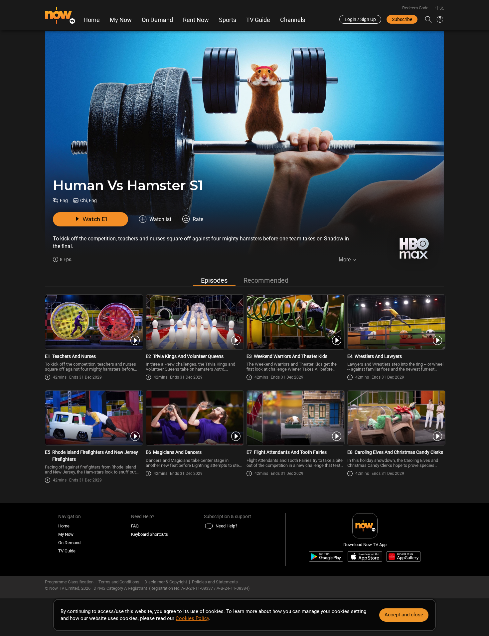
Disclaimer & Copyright (165, 581)
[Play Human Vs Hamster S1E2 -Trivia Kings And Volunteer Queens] (194, 322)
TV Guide (258, 20)
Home (91, 20)
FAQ (135, 525)
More (345, 259)
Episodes (214, 280)
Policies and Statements (215, 581)
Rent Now (196, 20)
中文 (439, 7)
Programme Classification (69, 581)
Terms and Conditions (118, 581)
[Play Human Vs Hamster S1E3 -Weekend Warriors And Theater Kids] (294, 322)
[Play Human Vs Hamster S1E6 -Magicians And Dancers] (194, 418)
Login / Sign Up (360, 19)
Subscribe (402, 19)
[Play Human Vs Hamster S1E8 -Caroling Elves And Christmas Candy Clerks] (395, 418)
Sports (227, 20)
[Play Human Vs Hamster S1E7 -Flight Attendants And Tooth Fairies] (294, 418)
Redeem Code (415, 7)
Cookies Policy (192, 618)
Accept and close (404, 615)
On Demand (157, 20)
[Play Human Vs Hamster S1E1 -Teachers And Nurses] (93, 322)
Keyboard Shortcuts (149, 534)
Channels (292, 20)
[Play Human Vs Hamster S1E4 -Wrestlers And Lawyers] (395, 322)
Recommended (266, 280)
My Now (121, 20)
